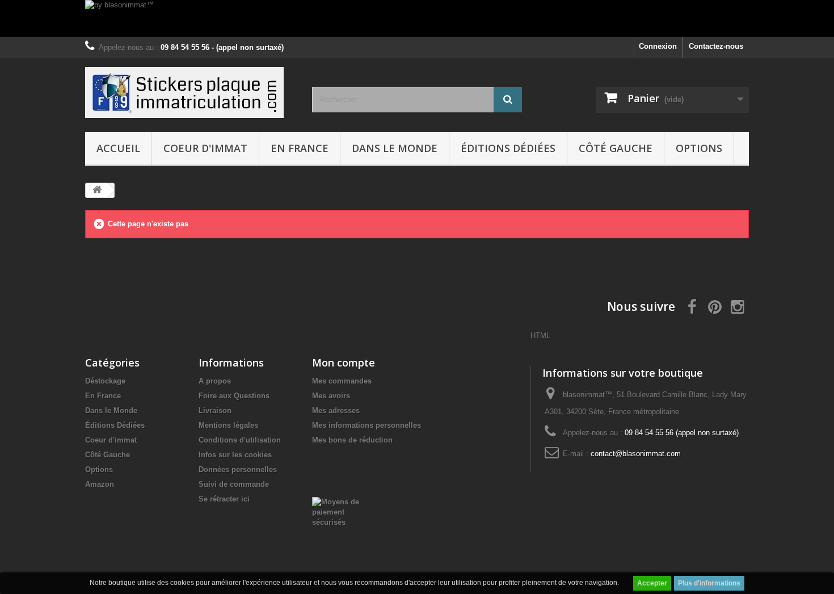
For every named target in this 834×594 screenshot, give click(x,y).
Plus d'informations (709, 583)
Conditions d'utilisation (240, 440)
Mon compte (343, 362)
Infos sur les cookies (235, 454)
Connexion (658, 46)
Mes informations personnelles (366, 425)
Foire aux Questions (234, 395)
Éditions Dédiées (508, 148)
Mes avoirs (331, 395)
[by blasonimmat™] (417, 18)
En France (299, 148)
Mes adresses (336, 410)
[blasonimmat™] (190, 92)
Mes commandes (342, 381)
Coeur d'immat (205, 148)
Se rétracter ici (224, 499)
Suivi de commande (234, 484)
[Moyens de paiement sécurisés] (341, 511)
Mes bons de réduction (352, 440)
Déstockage (105, 381)
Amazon (99, 484)
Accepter (652, 583)
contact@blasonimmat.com (636, 453)
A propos (215, 381)
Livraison (215, 410)
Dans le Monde (394, 148)
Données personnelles (238, 469)
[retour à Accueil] (97, 190)
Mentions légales (228, 425)
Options (699, 148)
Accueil (118, 148)
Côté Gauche (615, 148)
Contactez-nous (716, 46)
